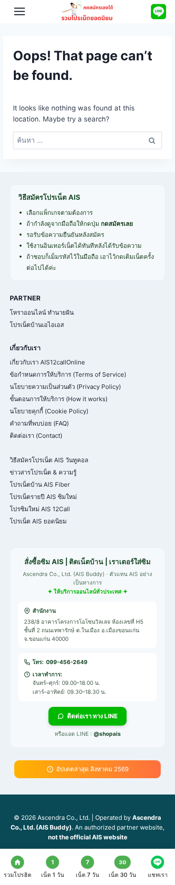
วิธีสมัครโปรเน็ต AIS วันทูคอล (49, 460)
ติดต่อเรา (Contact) (36, 435)
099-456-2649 (67, 662)
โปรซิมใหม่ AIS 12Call (40, 509)
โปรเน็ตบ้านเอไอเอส (37, 325)
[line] (158, 11)
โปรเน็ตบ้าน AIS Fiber (40, 484)
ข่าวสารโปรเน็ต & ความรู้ (43, 472)
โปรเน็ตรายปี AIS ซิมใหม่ (43, 497)
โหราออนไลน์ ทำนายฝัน (42, 312)
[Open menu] (20, 11)
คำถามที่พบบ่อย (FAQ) (39, 423)
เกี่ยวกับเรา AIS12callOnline (47, 362)
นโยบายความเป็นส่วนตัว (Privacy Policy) (65, 387)
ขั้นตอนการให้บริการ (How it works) (58, 399)
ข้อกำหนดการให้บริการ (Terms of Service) (68, 374)
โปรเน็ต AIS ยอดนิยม (38, 521)
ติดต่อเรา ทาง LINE (92, 716)
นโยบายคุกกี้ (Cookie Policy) (49, 411)
